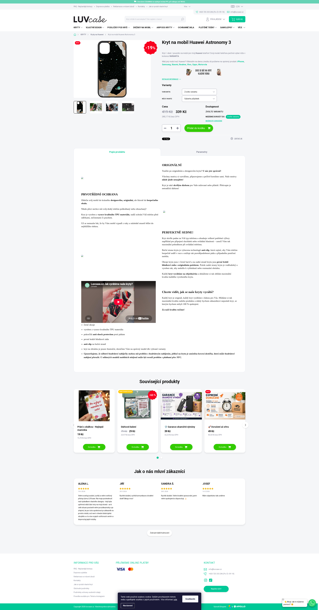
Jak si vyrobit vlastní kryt (158, 6)
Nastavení (127, 605)
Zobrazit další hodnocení (159, 533)
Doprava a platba (103, 6)
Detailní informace (170, 79)
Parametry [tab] (201, 152)
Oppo (194, 64)
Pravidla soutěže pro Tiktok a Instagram (89, 596)
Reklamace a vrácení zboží (123, 6)
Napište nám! (216, 589)
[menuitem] (78, 27)
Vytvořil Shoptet (220, 607)
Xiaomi (175, 64)
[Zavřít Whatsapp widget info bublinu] (283, 599)
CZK (238, 6)
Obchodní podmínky (81, 588)
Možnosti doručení (214, 121)
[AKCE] (225, 407)
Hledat (182, 19)
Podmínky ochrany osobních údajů (87, 592)
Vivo (189, 64)
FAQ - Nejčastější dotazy (83, 6)
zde (175, 599)
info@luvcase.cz (215, 569)
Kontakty (141, 6)
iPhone (240, 61)
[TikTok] (210, 580)
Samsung (166, 64)
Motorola (202, 64)
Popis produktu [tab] (117, 152)
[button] (158, 457)
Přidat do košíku (196, 128)
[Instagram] (205, 580)
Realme (182, 64)
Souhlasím (190, 599)
